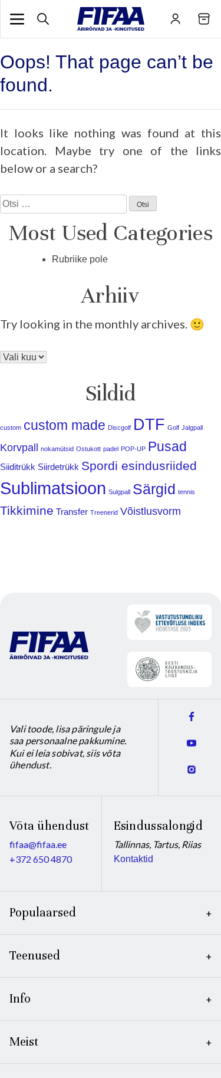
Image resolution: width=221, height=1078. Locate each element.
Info (20, 998)
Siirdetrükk (58, 467)
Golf (173, 427)
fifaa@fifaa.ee (38, 844)
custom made (64, 425)
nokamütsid (57, 448)
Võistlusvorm (150, 511)
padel (110, 448)
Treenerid (104, 512)
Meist (23, 1041)
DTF (149, 424)
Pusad (167, 446)
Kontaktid (133, 859)
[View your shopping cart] (204, 19)
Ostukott (88, 448)
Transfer (72, 512)
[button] (17, 19)
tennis (186, 491)
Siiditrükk (17, 467)
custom (10, 427)
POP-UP (133, 448)
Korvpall (19, 447)
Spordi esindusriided (139, 465)
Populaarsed (42, 912)
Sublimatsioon (53, 488)
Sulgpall (119, 491)
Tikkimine (27, 510)
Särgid (154, 489)
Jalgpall (192, 427)
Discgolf (119, 427)
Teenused (34, 955)
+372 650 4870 (40, 859)
